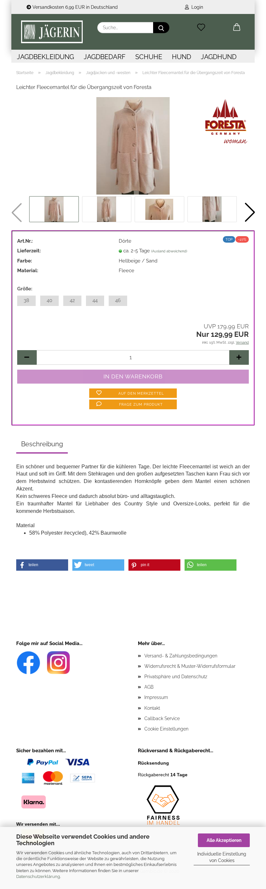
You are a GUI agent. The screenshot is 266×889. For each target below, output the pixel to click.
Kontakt (152, 708)
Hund (181, 57)
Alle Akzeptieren (224, 840)
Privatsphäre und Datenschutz (175, 676)
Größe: (24, 289)
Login (196, 7)
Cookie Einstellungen (166, 728)
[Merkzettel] (201, 27)
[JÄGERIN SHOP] (52, 32)
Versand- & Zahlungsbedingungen (180, 655)
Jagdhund (218, 57)
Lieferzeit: (29, 251)
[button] (237, 27)
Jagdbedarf (105, 57)
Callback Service (162, 718)
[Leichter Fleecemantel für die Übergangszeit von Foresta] (132, 145)
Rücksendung (153, 763)
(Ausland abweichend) (169, 251)
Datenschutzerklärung (38, 876)
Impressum (156, 697)
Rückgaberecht (162, 774)
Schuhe (148, 57)
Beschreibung (42, 444)
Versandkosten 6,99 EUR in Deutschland (74, 7)
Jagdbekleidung (45, 57)
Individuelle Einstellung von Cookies (221, 857)
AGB (148, 687)
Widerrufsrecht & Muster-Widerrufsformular (190, 666)
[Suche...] (161, 27)
